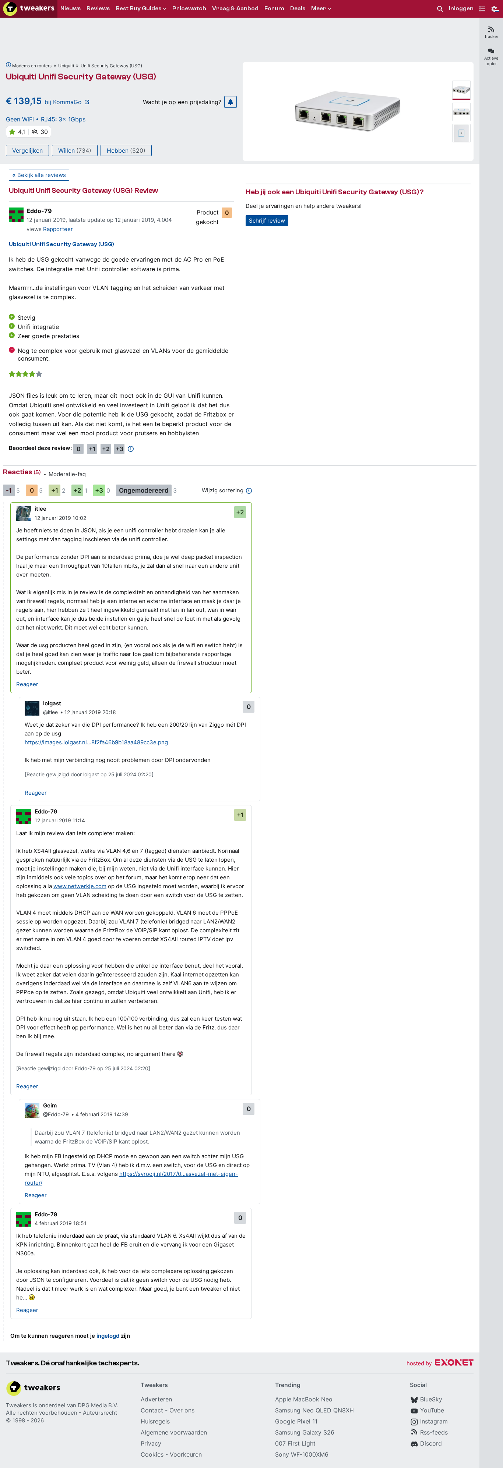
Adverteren (156, 1399)
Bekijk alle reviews (41, 174)
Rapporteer (58, 229)
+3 (119, 449)
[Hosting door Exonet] (440, 1363)
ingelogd (107, 1335)
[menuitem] (440, 9)
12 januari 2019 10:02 (60, 518)
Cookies (152, 1454)
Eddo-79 (39, 210)
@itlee (50, 712)
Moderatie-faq (67, 474)
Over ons (181, 1410)
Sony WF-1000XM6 (301, 1454)
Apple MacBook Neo (304, 1399)
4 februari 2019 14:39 (101, 1114)
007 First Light (295, 1443)
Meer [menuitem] (318, 8)
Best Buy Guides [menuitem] (138, 8)
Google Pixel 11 (296, 1421)
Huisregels (155, 1421)
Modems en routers (32, 65)
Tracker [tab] (491, 36)
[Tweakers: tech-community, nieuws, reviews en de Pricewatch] (28, 9)
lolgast (52, 703)
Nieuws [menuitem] (70, 8)
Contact (152, 1410)
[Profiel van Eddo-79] (16, 215)
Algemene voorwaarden (174, 1432)
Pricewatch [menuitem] (189, 8)
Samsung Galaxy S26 (304, 1432)
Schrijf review (267, 220)
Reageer (27, 684)
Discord (431, 1443)
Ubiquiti (66, 65)
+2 (106, 449)
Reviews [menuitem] (98, 8)
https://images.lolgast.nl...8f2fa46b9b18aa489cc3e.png (96, 742)
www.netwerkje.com (79, 886)
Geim (50, 1105)
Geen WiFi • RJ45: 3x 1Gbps (45, 119)
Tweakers (18, 1405)
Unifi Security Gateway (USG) (111, 65)
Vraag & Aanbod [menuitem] (235, 8)
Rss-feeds (434, 1432)
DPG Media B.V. (98, 1405)
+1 (92, 449)
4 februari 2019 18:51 (61, 1223)
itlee (40, 508)
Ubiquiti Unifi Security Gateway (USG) (81, 77)
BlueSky (431, 1399)
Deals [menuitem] (297, 8)
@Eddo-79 (56, 1114)
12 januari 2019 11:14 (60, 820)
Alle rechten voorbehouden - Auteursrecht (61, 1412)
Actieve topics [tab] (491, 61)
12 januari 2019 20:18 (90, 712)
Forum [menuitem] (274, 8)
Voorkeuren (186, 1454)
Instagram (434, 1421)
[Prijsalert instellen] (230, 102)
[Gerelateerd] (8, 64)
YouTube (432, 1410)
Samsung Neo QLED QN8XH (314, 1410)
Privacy (151, 1443)
